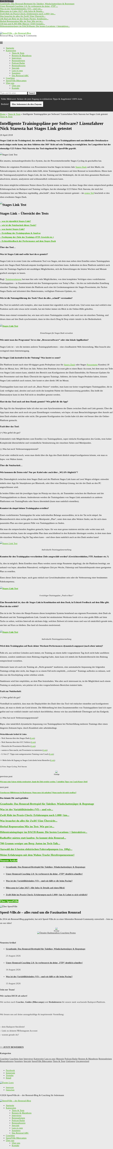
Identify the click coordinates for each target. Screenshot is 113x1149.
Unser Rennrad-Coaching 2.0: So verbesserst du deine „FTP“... (29, 6)
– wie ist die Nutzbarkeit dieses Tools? (18, 225)
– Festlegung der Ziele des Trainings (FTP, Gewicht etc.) (27, 237)
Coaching (10, 78)
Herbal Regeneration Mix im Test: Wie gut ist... (21, 21)
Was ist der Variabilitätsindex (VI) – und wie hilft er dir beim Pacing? (39, 881)
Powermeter (92, 364)
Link (32, 738)
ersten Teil (89, 193)
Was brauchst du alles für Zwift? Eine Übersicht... (22, 16)
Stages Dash (81, 167)
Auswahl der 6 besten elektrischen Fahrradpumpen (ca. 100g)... (36, 849)
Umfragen (70, 1061)
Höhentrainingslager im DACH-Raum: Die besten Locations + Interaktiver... (35, 26)
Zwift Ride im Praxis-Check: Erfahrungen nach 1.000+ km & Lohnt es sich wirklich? (47, 894)
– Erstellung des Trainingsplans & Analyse (20, 233)
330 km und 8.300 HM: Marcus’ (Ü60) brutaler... (22, 24)
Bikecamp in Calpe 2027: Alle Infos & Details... (22, 11)
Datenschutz (10, 1090)
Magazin (60, 1059)
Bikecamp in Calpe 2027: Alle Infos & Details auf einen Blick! (35, 888)
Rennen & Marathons (21, 55)
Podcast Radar (18, 63)
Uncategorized (82, 1061)
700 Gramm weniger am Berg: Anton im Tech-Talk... (30, 843)
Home (3, 114)
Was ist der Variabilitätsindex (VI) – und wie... (21, 9)
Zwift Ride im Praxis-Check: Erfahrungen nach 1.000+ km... (27, 14)
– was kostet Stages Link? (12, 229)
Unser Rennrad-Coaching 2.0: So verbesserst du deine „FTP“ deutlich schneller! (44, 874)
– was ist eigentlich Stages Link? (15, 221)
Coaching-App (16, 1059)
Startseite (10, 48)
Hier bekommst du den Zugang (27, 104)
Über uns (10, 83)
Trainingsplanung (13, 279)
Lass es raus (17, 70)
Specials (15, 68)
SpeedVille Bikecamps (16, 80)
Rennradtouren (18, 65)
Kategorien (11, 50)
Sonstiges (16, 73)
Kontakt (15, 88)
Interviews (16, 58)
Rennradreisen (18, 60)
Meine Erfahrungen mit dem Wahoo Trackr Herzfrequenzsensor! (37, 854)
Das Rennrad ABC (20, 75)
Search (32, 93)
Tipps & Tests (18, 53)
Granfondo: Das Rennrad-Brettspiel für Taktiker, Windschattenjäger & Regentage (37, 4)
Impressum (10, 1087)
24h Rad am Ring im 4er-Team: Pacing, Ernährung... (24, 19)
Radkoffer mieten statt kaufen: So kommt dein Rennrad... (33, 837)
